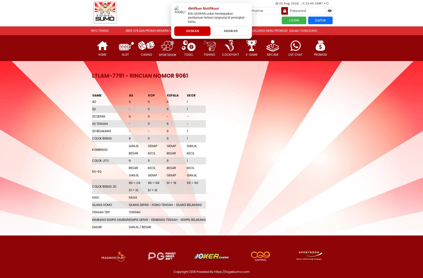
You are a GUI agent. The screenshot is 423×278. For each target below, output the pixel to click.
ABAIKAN (231, 31)
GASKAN (192, 31)
